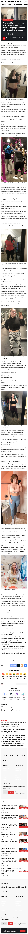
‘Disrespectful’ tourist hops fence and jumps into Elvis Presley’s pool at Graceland (13, 731)
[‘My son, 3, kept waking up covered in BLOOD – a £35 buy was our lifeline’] (23, 841)
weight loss (14, 660)
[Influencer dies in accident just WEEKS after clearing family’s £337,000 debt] (14, 713)
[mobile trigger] (2, 1)
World (4, 720)
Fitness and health (8, 19)
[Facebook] (4, 696)
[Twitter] (11, 696)
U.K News (13, 756)
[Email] (10, 34)
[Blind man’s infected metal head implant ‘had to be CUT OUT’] (23, 834)
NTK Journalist (6, 726)
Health (9, 660)
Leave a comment (22, 684)
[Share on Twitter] (8, 34)
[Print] (13, 34)
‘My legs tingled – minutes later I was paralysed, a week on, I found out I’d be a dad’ (9, 817)
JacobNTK (8, 37)
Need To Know (14, 1)
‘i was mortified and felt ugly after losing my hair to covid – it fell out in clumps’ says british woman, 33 (13, 623)
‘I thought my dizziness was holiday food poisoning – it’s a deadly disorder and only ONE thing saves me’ (13, 642)
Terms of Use (13, 931)
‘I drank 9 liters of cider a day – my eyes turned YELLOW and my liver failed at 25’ (9, 826)
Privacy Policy (6, 931)
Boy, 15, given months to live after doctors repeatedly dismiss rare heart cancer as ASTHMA (13, 648)
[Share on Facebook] (6, 34)
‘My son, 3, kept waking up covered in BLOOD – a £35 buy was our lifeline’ (9, 841)
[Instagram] (17, 696)
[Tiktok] (24, 696)
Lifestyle (6, 756)
